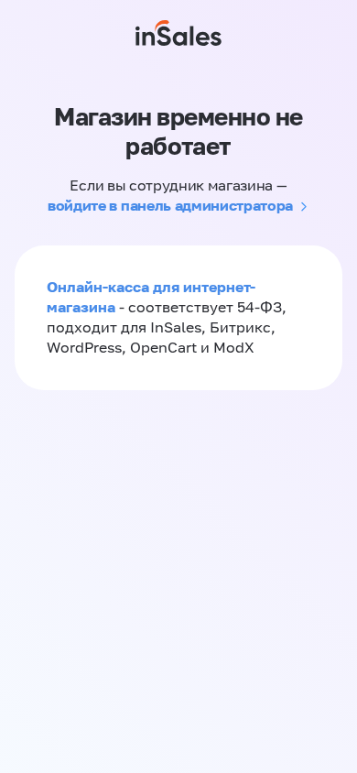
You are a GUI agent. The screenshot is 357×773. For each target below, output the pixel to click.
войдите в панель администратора (170, 205)
